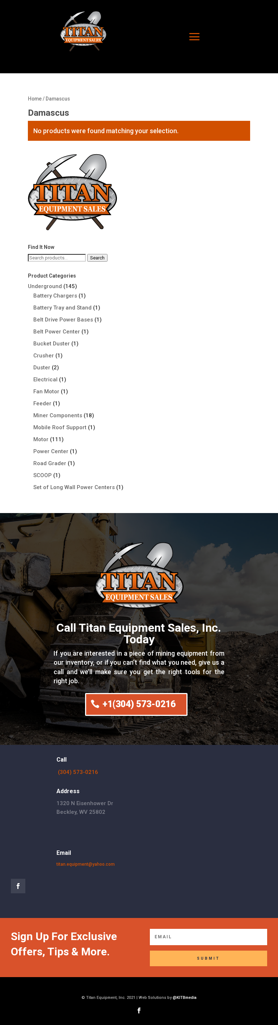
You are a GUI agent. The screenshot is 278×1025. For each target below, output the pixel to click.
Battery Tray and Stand (62, 307)
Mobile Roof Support (60, 427)
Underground (45, 286)
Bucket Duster (51, 343)
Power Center (50, 451)
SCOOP (42, 475)
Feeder (42, 403)
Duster (41, 367)
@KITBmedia (185, 997)
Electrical (45, 379)
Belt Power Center (56, 331)
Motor (41, 439)
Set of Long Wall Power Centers (74, 487)
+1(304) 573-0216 (139, 704)
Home (35, 99)
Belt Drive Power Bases (63, 319)
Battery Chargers (55, 295)
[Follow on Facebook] (18, 886)
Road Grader (49, 463)
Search (97, 258)
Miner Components (57, 415)
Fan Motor (46, 391)
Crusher (43, 355)
